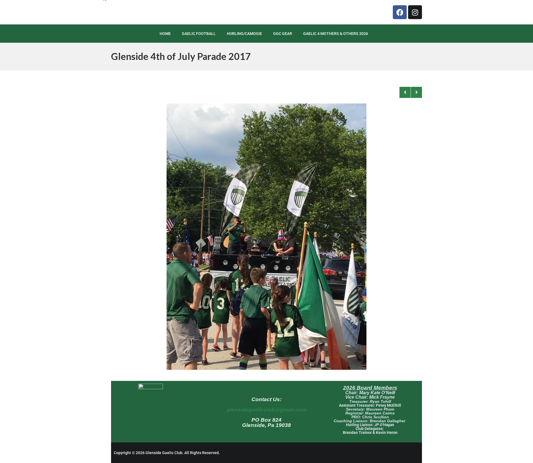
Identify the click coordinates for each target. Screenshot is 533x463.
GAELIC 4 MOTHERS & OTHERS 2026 (335, 33)
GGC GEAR (282, 33)
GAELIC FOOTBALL (199, 33)
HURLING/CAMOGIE (244, 33)
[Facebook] (400, 12)
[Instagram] (415, 12)
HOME (165, 33)
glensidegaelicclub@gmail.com (266, 410)
